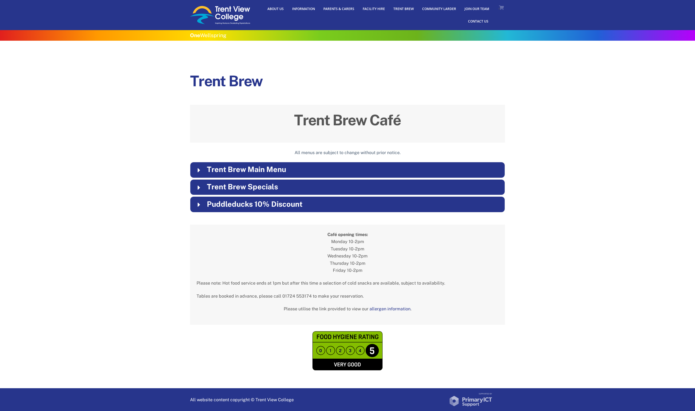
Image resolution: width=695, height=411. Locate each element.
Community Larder (439, 9)
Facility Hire (374, 9)
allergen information (389, 308)
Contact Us (478, 21)
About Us (275, 9)
